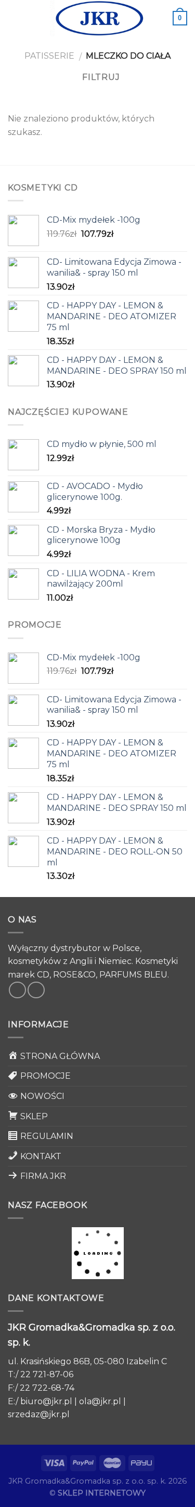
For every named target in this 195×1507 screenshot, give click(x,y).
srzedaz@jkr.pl (39, 1414)
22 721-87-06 (46, 1374)
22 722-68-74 (47, 1388)
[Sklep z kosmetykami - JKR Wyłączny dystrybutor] (98, 18)
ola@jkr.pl (100, 1401)
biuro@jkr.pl (46, 1401)
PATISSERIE (49, 56)
